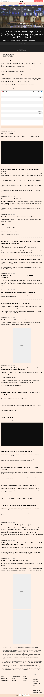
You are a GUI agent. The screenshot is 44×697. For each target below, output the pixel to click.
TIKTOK (24, 682)
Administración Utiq (37, 692)
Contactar (14, 673)
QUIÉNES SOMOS (4, 680)
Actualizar (22, 126)
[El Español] (22, 1)
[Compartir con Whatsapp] (25, 695)
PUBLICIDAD (14, 680)
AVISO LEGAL (35, 677)
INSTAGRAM (25, 680)
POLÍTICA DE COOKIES (37, 687)
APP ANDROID (4, 678)
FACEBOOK (25, 678)
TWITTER (24, 676)
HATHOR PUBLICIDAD (16, 676)
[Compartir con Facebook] (20, 695)
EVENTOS (13, 678)
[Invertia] (22, 3)
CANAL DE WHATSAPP (5, 682)
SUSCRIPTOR (14, 682)
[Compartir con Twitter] (23, 695)
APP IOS (2, 676)
